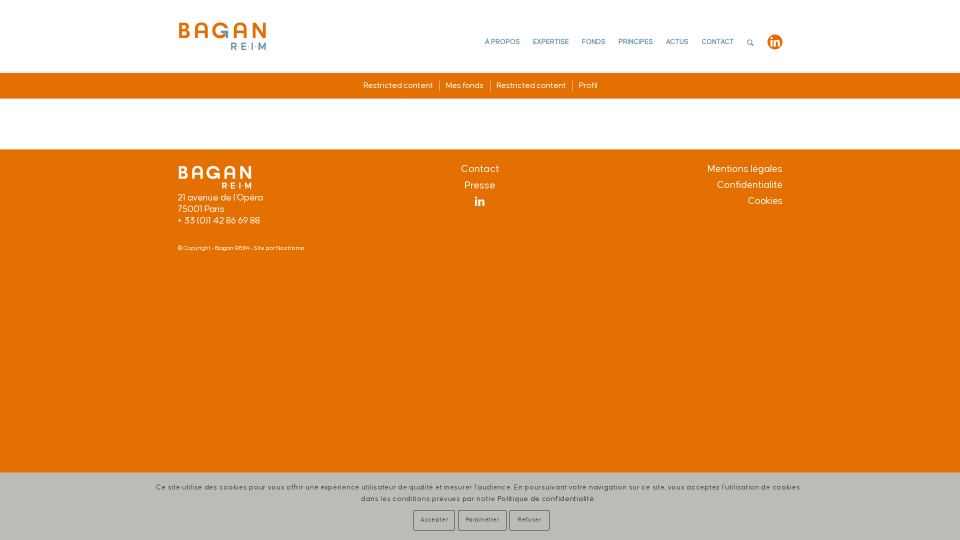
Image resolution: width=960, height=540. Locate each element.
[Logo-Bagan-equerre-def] (223, 36)
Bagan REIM (232, 248)
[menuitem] (502, 42)
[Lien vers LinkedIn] (775, 42)
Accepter (434, 519)
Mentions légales (745, 169)
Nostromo (290, 248)
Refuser (529, 519)
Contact (480, 169)
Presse (480, 185)
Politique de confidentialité (546, 498)
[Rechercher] (750, 42)
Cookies (765, 201)
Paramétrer (483, 519)
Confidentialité (749, 185)
